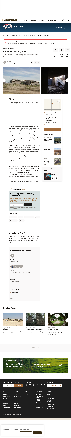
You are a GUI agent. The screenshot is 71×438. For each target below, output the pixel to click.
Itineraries (16, 398)
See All (20, 274)
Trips (26, 391)
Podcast (16, 405)
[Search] (68, 20)
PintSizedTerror (27, 272)
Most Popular (6, 398)
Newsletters (17, 407)
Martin (20, 272)
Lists (15, 401)
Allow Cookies (37, 432)
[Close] (41, 426)
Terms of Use (16, 208)
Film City (5, 329)
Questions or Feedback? (35, 419)
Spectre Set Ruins (53, 329)
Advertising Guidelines (50, 401)
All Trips (27, 394)
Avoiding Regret (14, 272)
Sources (12, 298)
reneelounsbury (11, 63)
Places (5, 391)
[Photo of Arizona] (47, 176)
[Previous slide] (4, 80)
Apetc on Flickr (16, 95)
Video (16, 403)
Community (39, 391)
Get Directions (52, 129)
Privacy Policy (50, 404)
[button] (55, 50)
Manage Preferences (25, 432)
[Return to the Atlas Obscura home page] (9, 20)
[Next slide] (67, 80)
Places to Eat (6, 401)
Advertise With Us (52, 398)
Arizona (53, 174)
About (48, 394)
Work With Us (39, 407)
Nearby (5, 405)
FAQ (48, 396)
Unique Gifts (39, 405)
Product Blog (39, 402)
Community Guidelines (39, 400)
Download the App (56, 385)
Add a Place (6, 407)
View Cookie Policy (24, 429)
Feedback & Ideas (39, 397)
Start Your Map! (59, 27)
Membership (39, 394)
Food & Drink (17, 396)
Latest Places (6, 396)
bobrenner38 (13, 274)
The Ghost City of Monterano (34, 329)
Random (5, 403)
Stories (16, 394)
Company (50, 391)
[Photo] (57, 140)
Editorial (17, 391)
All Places (5, 394)
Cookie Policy (50, 406)
